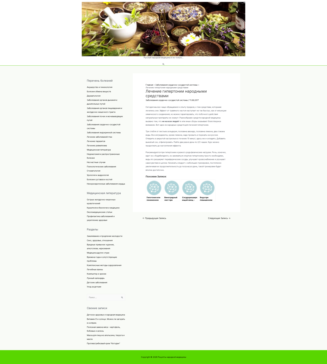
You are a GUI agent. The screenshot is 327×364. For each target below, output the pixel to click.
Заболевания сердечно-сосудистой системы (167, 100)
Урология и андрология (98, 175)
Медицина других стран (98, 253)
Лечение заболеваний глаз (99, 137)
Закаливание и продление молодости (104, 236)
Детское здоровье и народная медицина (106, 315)
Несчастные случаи (96, 162)
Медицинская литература (99, 150)
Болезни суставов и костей (99, 179)
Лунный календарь (95, 278)
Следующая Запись (219, 218)
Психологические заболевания (101, 166)
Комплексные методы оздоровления (104, 265)
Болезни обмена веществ (99, 91)
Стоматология (93, 171)
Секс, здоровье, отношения (100, 240)
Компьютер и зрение (96, 274)
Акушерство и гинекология (99, 87)
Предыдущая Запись (154, 218)
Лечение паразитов (96, 141)
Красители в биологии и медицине (103, 208)
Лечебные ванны (95, 269)
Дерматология (93, 96)
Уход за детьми (94, 286)
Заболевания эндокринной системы (104, 132)
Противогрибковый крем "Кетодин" (103, 343)
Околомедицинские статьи (99, 212)
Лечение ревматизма (97, 145)
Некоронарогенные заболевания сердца (106, 184)
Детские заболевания (97, 282)
